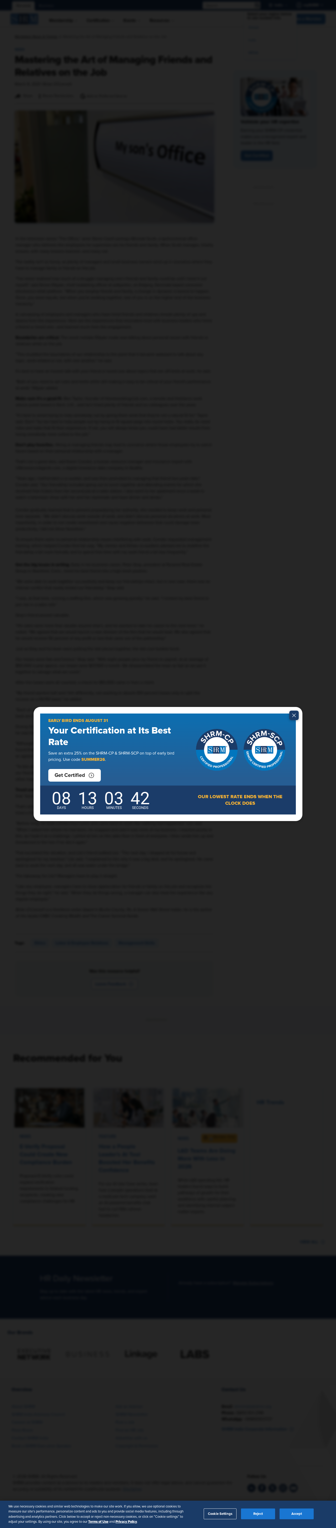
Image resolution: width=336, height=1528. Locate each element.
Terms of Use (98, 1522)
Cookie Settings (220, 1514)
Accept (296, 1514)
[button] (74, 775)
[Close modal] (294, 715)
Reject (258, 1514)
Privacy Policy (126, 1522)
